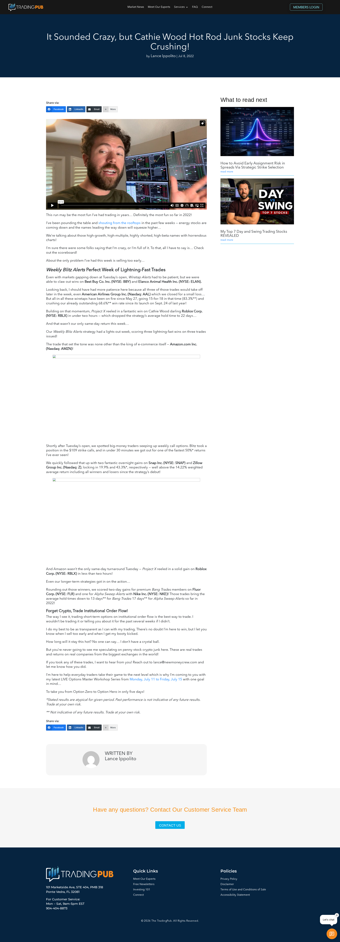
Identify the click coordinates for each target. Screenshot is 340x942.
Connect (207, 7)
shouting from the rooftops (119, 223)
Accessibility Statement (235, 895)
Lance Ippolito (163, 56)
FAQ (195, 7)
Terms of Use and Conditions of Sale (243, 889)
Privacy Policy (228, 879)
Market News (136, 7)
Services (179, 7)
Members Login (306, 7)
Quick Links (145, 871)
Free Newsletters (143, 884)
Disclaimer (227, 884)
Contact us (170, 825)
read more (226, 171)
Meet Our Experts (159, 7)
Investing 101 (141, 889)
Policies (228, 871)
